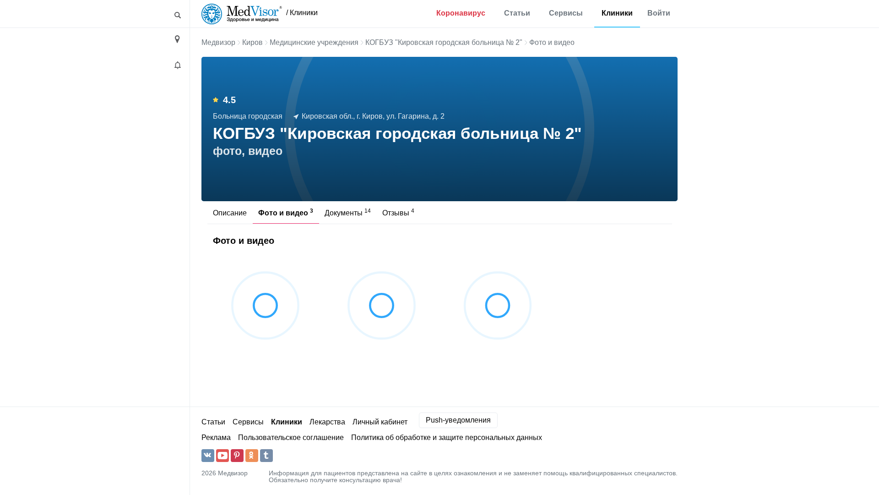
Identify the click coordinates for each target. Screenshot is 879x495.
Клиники (617, 13)
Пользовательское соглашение (291, 437)
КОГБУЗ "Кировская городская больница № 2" (443, 42)
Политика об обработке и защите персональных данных (446, 437)
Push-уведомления (458, 420)
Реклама (216, 437)
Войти (658, 13)
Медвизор (218, 42)
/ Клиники (302, 12)
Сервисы (566, 13)
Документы (348, 212)
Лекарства (327, 422)
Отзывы (398, 212)
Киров (252, 42)
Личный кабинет (380, 422)
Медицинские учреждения (314, 42)
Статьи (517, 13)
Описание (230, 213)
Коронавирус (460, 13)
